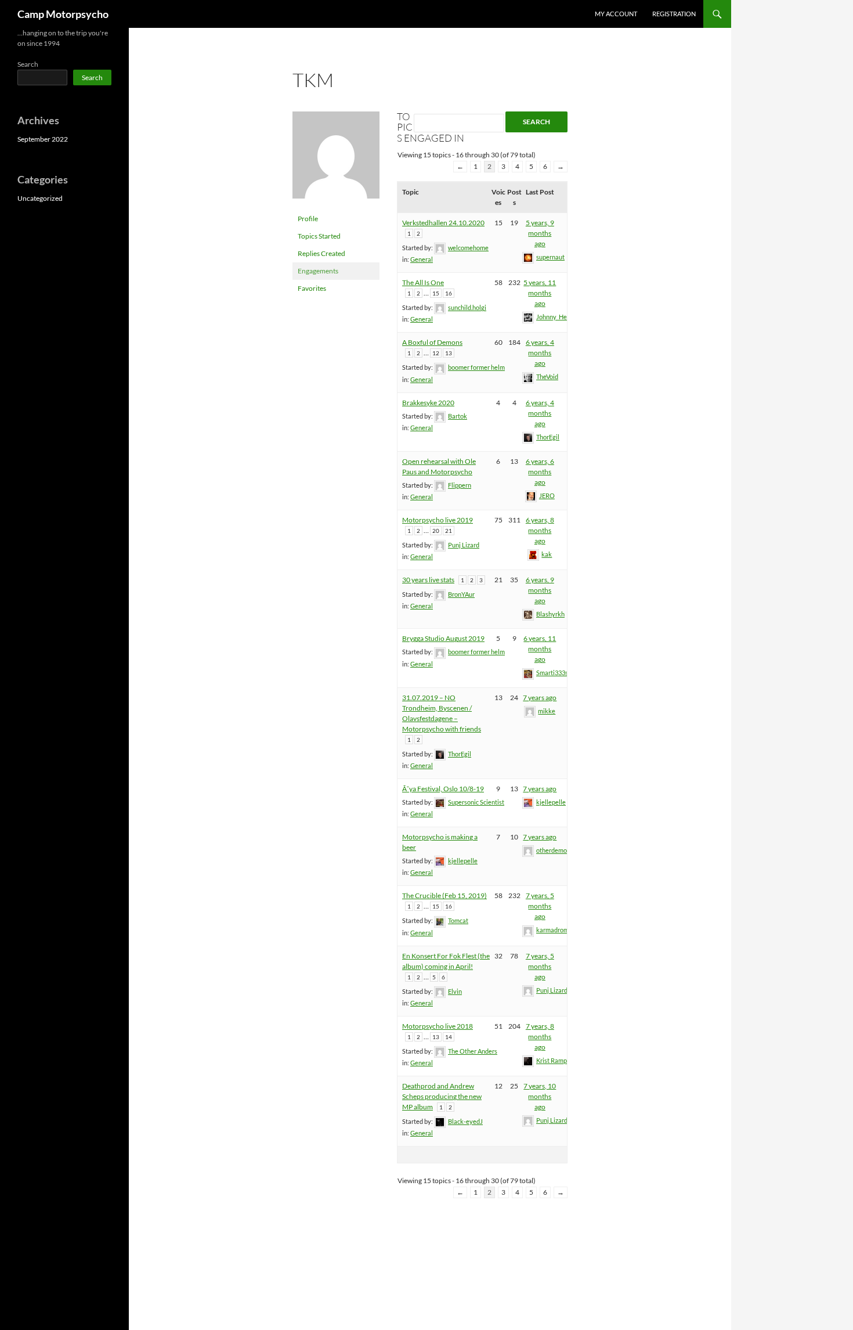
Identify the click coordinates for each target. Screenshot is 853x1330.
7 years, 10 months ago (539, 1096)
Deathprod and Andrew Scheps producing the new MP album (442, 1096)
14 (448, 1036)
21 (448, 530)
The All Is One (423, 282)
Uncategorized (40, 198)
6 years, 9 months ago (540, 590)
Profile (308, 218)
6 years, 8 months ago (540, 530)
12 (435, 352)
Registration (674, 13)
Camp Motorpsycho (63, 14)
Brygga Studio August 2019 (443, 638)
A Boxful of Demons (432, 342)
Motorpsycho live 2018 (437, 1026)
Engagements (318, 270)
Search (27, 64)
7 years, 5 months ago (540, 906)
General (421, 259)
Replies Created (321, 253)
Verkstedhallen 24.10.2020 (443, 222)
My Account (616, 13)
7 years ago (539, 697)
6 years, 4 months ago (540, 352)
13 (448, 352)
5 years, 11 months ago (539, 293)
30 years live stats (428, 579)
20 (435, 530)
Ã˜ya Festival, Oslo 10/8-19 (443, 788)
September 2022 (42, 139)
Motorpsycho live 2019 (437, 520)
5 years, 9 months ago (540, 233)
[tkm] (335, 160)
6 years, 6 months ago (540, 471)
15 (435, 293)
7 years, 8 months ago (540, 1036)
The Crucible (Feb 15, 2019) (444, 895)
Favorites (312, 288)
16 (448, 293)
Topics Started (319, 236)
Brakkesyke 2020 (428, 402)
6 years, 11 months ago (539, 649)
